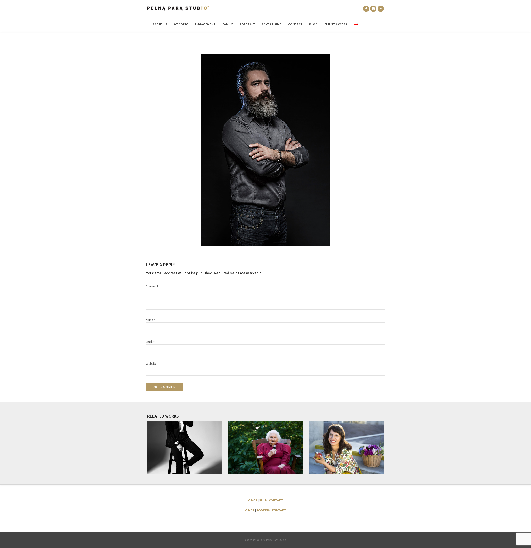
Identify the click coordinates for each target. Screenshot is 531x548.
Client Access (335, 24)
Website (151, 363)
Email (150, 341)
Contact (295, 24)
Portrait (247, 24)
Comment (152, 286)
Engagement (205, 24)
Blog (313, 24)
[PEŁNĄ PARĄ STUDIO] (178, 8)
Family (227, 24)
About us (159, 24)
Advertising (271, 24)
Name (150, 319)
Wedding (181, 24)
